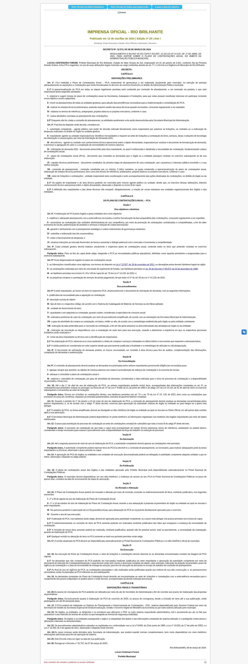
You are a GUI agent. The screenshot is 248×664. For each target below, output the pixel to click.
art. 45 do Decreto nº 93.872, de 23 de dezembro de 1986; (171, 269)
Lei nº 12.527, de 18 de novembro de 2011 (135, 264)
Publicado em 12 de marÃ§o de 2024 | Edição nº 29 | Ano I (125, 38)
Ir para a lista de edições (167, 7)
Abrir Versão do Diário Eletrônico (88, 7)
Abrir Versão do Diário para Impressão (129, 7)
